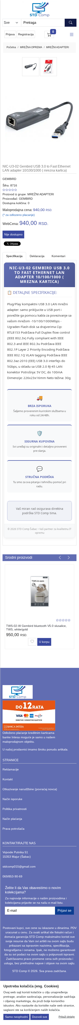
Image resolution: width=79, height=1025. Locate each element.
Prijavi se (64, 910)
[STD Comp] (39, 9)
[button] (60, 557)
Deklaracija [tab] (37, 256)
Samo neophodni (16, 1016)
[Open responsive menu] (72, 34)
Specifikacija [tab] (14, 256)
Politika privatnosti (15, 809)
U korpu (44, 641)
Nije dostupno (13, 234)
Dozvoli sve (39, 1016)
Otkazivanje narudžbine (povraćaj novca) (30, 789)
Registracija (26, 34)
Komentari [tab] (58, 256)
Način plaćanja (12, 818)
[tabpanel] (39, 400)
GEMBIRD (9, 179)
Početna (11, 47)
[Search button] (70, 23)
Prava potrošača (13, 828)
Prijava (10, 34)
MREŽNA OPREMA (31, 47)
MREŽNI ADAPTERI (57, 47)
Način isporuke (12, 799)
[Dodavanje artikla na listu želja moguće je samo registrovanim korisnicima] (32, 642)
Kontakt (8, 779)
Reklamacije (11, 769)
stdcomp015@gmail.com (19, 866)
